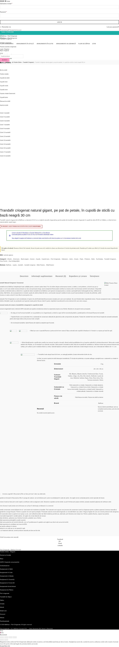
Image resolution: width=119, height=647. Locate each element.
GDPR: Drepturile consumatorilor (9, 562)
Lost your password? (113, 27)
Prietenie (87, 259)
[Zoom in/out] (15, 637)
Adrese (2, 617)
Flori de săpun (84, 43)
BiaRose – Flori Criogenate (13, 624)
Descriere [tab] (24, 276)
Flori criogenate (4, 593)
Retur (1, 558)
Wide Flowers (41, 265)
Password (6, 12)
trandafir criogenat (29, 265)
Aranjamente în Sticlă (6, 66)
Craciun (32, 259)
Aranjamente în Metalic (7, 576)
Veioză (2, 607)
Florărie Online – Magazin (7, 551)
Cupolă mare (45, 259)
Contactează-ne (4, 565)
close (8, 1)
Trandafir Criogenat (110, 259)
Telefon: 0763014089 (7, 32)
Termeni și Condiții (5, 555)
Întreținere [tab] (94, 276)
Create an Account (15, 30)
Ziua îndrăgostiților (14, 261)
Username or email (9, 3)
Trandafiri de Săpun (6, 597)
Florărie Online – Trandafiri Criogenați (24, 62)
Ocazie (76, 259)
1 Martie (9, 259)
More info (7, 646)
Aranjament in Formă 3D (7, 583)
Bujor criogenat (4, 50)
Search (4, 60)
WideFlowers (50, 265)
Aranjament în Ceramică (7, 579)
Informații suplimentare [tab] (42, 276)
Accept (2, 646)
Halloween (65, 259)
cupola (15, 265)
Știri (94, 43)
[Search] (0, 51)
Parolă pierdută (4, 621)
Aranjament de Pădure (6, 590)
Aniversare (16, 259)
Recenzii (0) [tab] (61, 276)
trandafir (20, 265)
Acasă (9, 62)
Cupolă (38, 259)
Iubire (71, 259)
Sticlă (92, 259)
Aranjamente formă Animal (8, 586)
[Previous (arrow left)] (2, 640)
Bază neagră (24, 259)
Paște (81, 259)
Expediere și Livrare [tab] (78, 276)
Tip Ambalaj (99, 259)
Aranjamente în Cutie (45, 43)
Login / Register (4, 49)
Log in (59, 22)
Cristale (2, 603)
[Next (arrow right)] (6, 640)
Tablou (2, 600)
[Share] (6, 637)
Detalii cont (3, 610)
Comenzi (2, 614)
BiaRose (8, 265)
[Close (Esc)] (2, 637)
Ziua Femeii (3, 261)
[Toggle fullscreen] (10, 637)
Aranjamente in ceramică (66, 43)
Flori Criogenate (55, 259)
